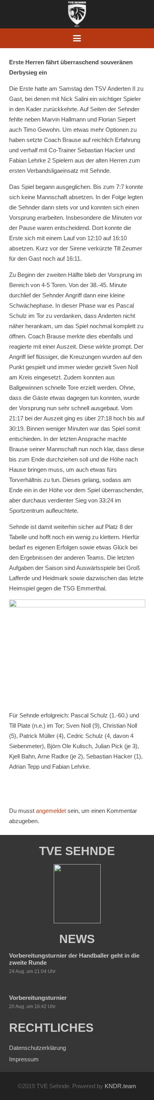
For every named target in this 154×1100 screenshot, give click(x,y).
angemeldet (51, 810)
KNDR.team (120, 1086)
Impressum (24, 1059)
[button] (77, 38)
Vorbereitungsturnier (38, 997)
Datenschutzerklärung (37, 1047)
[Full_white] (77, 14)
